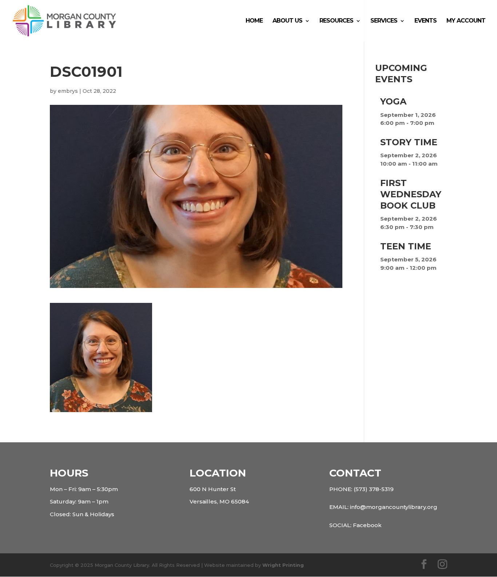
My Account (465, 21)
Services (383, 21)
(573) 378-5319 (374, 489)
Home (254, 21)
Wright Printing (283, 565)
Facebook (367, 525)
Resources (336, 21)
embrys (68, 91)
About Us (287, 21)
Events (425, 21)
